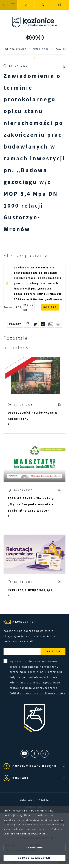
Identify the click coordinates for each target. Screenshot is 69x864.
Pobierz (49, 307)
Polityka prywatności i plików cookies (37, 693)
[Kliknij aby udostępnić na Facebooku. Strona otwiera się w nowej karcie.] (27, 324)
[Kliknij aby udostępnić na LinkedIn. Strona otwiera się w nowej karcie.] (43, 324)
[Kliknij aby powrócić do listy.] (34, 58)
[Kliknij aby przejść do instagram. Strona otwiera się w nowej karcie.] (41, 37)
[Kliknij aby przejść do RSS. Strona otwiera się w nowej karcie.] (64, 65)
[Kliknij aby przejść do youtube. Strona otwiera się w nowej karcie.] (29, 37)
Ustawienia (34, 847)
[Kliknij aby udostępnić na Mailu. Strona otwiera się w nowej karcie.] (50, 324)
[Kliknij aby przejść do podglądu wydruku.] (58, 324)
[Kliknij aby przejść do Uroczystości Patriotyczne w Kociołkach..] (34, 376)
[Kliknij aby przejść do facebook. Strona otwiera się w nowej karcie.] (35, 37)
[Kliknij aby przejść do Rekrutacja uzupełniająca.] (34, 554)
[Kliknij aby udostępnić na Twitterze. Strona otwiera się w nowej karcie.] (35, 324)
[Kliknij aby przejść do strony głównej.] (26, 5)
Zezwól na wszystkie (34, 858)
